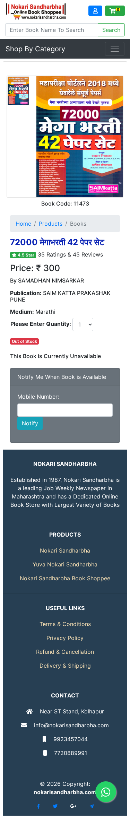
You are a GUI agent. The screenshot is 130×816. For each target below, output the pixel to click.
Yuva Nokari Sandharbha (65, 564)
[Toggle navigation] (114, 49)
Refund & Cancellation (65, 651)
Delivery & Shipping (65, 665)
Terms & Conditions (65, 623)
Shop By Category (35, 49)
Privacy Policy (65, 637)
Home (23, 223)
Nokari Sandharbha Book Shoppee (65, 578)
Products (50, 223)
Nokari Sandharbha (65, 550)
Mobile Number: (38, 396)
